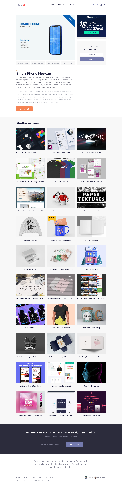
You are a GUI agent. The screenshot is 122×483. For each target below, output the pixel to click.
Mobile (45, 91)
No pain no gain (33, 102)
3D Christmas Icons (91, 269)
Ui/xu (63, 91)
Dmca (33, 477)
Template (37, 91)
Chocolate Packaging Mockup (61, 269)
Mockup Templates (24, 91)
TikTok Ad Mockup (30, 328)
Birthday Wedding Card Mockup (91, 357)
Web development (42, 97)
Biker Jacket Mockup (61, 211)
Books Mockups (91, 240)
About (18, 477)
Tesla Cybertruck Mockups (91, 152)
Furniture (59, 94)
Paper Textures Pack (91, 211)
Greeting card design (65, 97)
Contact (25, 477)
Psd (17, 91)
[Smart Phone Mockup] (45, 37)
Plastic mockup (49, 99)
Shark (35, 97)
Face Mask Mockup (91, 386)
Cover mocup (24, 94)
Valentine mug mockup (54, 97)
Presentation (55, 91)
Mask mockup (24, 99)
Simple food (36, 94)
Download (24, 109)
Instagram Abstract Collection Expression (30, 298)
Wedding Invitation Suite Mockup (61, 298)
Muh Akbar (20, 87)
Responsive (44, 102)
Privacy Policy (42, 477)
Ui (60, 91)
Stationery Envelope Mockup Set (61, 357)
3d (42, 91)
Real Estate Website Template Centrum (91, 298)
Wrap (43, 99)
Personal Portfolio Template (61, 386)
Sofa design (57, 99)
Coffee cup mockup (28, 97)
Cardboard (63, 99)
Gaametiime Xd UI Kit (91, 415)
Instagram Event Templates (30, 386)
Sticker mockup (37, 99)
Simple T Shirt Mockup (61, 328)
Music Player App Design (61, 152)
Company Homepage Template (61, 415)
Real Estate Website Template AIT (30, 211)
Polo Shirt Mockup (61, 182)
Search (52, 477)
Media (55, 94)
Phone (49, 91)
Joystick (42, 94)
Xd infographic (49, 94)
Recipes (31, 94)
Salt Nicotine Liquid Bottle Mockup (30, 357)
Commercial (69, 94)
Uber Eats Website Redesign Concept (30, 182)
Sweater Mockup (30, 240)
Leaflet (18, 99)
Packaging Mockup (30, 269)
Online (39, 102)
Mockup (32, 91)
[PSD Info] (23, 5)
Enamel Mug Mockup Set (61, 240)
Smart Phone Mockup (26, 70)
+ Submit (95, 5)
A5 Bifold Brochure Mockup (91, 182)
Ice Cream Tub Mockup (91, 328)
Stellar (64, 94)
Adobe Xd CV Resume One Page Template (30, 152)
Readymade (19, 97)
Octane (30, 99)
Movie (18, 480)
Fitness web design (53, 102)
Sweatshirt (25, 102)
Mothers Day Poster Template (30, 415)
